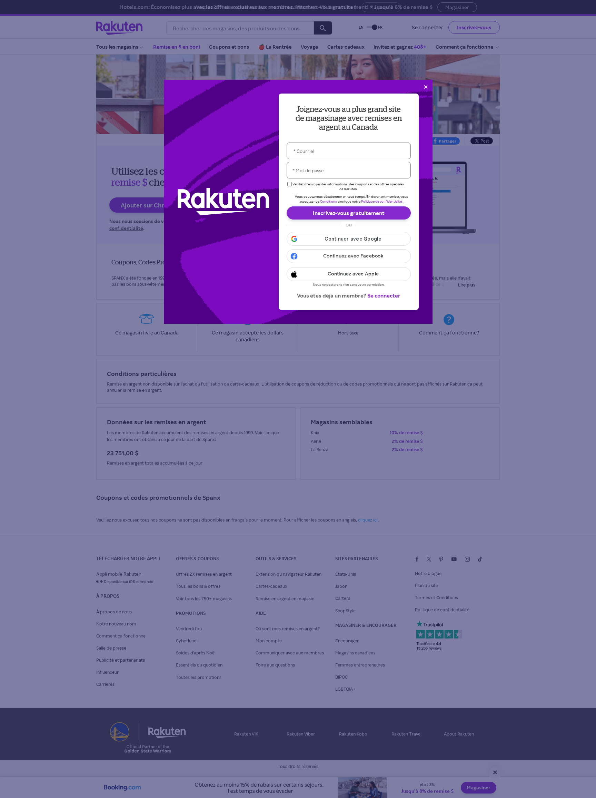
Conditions (328, 201)
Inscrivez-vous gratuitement (349, 213)
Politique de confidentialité (381, 201)
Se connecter (383, 295)
